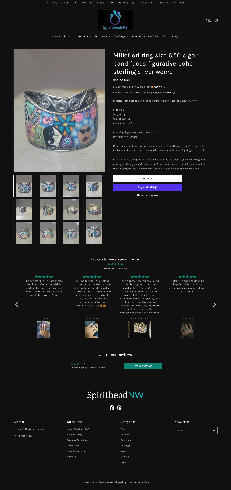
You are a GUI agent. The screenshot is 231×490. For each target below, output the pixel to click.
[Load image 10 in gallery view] (48, 233)
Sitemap (71, 456)
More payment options (147, 195)
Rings (68, 36)
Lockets (83, 36)
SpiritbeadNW (100, 482)
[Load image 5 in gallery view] (24, 209)
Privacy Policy (74, 434)
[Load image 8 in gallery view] (94, 209)
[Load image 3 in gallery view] (71, 186)
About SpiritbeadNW (78, 429)
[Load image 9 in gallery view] (24, 233)
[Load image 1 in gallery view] (24, 186)
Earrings (119, 36)
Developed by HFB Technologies (129, 482)
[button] (207, 20)
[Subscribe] (214, 430)
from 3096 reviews (115, 268)
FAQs (123, 462)
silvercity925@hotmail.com (30, 428)
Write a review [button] (143, 365)
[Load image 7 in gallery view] (71, 209)
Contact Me (73, 445)
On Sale (125, 456)
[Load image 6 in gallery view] (48, 209)
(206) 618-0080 (23, 436)
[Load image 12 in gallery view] (94, 233)
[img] (115, 264)
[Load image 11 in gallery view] (71, 233)
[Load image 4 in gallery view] (94, 186)
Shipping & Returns (77, 451)
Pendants (100, 36)
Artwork (136, 36)
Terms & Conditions (78, 440)
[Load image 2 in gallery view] (48, 186)
